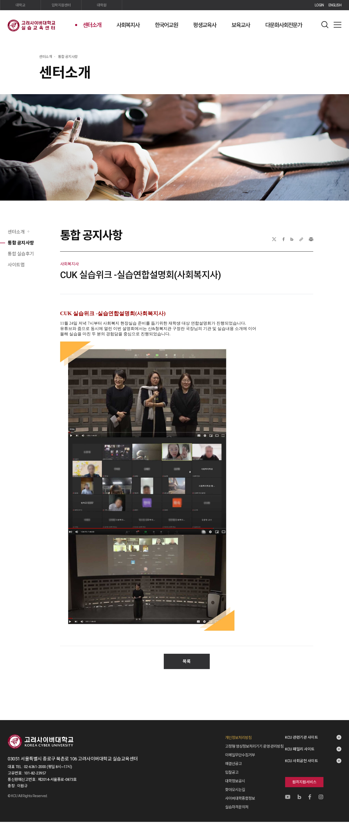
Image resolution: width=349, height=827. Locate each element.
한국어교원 (166, 25)
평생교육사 (204, 25)
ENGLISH (335, 5)
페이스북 (284, 239)
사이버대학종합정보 (240, 798)
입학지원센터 (61, 5)
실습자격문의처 (236, 807)
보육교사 (240, 25)
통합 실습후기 (21, 253)
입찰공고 (231, 772)
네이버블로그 (291, 239)
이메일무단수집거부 (240, 755)
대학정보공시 (235, 781)
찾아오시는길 (235, 789)
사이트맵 (337, 25)
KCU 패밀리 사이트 (300, 749)
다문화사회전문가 (283, 25)
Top (338, 768)
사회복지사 (128, 25)
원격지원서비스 (304, 782)
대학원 (102, 5)
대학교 (20, 5)
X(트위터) (274, 239)
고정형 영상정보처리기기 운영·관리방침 (254, 746)
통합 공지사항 (21, 242)
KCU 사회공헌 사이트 (301, 761)
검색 (325, 25)
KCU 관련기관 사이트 (301, 737)
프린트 (311, 239)
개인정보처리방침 (238, 737)
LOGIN (319, 5)
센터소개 (92, 25)
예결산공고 (233, 763)
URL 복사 (301, 239)
